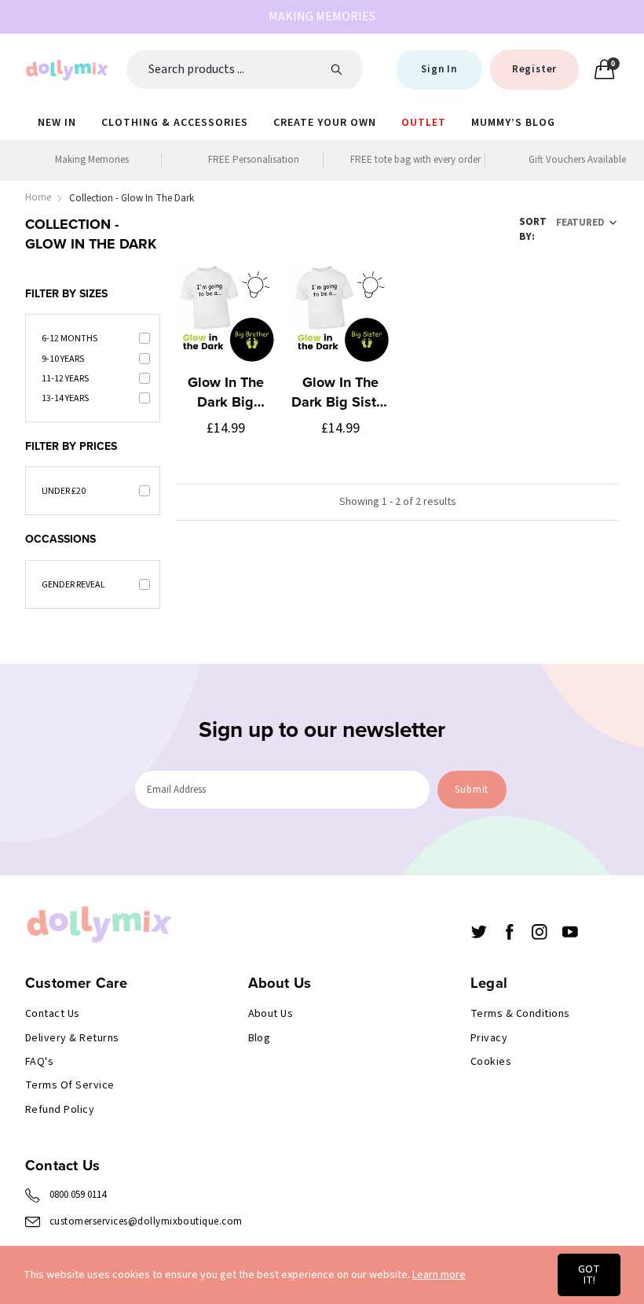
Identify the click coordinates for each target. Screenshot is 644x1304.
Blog (259, 1038)
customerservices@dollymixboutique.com (146, 1221)
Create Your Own (324, 123)
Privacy (488, 1038)
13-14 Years (65, 398)
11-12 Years (65, 378)
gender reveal (73, 584)
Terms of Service (70, 1085)
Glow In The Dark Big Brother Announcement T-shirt (225, 393)
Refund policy (59, 1110)
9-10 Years (63, 359)
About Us (271, 1014)
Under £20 (64, 491)
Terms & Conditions (520, 1014)
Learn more (439, 1275)
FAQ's (39, 1062)
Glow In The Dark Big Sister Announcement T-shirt (340, 393)
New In (57, 123)
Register (534, 69)
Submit (471, 790)
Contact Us (52, 1014)
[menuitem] (57, 122)
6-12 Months (69, 338)
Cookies (490, 1062)
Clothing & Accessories (174, 123)
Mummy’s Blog (513, 123)
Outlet (423, 123)
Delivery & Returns (72, 1038)
